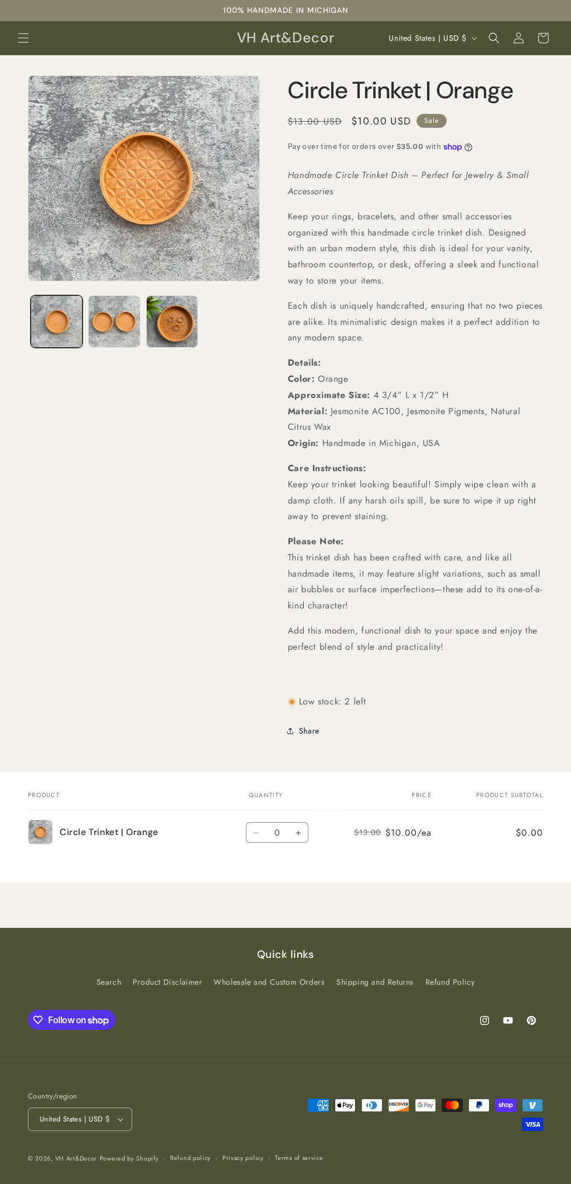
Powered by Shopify (129, 1158)
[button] (23, 38)
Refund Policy (450, 982)
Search (109, 982)
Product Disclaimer (167, 982)
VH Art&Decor (76, 1158)
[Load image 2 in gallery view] (114, 321)
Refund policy (190, 1157)
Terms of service (299, 1157)
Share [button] (309, 730)
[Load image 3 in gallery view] (172, 321)
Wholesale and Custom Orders (269, 982)
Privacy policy (243, 1157)
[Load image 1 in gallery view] (57, 321)
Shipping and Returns (375, 982)
